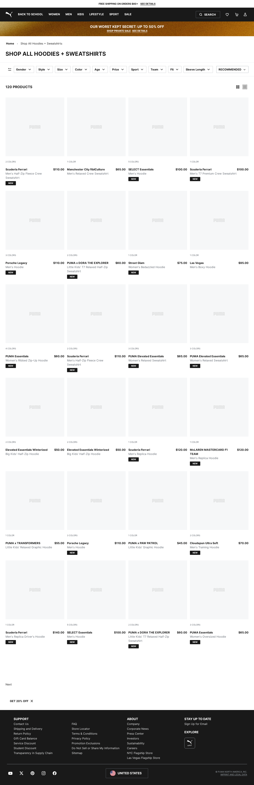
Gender (21, 69)
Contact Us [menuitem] (21, 724)
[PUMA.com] (8, 14)
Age (97, 69)
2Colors (11, 161)
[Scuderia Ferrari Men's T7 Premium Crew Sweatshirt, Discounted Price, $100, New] (219, 139)
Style (41, 69)
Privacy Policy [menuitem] (81, 738)
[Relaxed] (244, 87)
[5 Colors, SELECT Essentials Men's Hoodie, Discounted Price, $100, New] (157, 139)
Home (10, 43)
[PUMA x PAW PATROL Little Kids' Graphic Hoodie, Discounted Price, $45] (157, 510)
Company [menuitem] (133, 724)
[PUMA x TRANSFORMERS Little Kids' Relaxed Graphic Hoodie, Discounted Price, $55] (35, 510)
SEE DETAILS (148, 3)
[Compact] (237, 86)
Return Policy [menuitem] (22, 733)
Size (60, 69)
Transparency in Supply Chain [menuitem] (33, 753)
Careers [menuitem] (132, 748)
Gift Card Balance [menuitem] (25, 738)
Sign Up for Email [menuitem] (195, 724)
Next (9, 684)
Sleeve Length (195, 69)
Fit (172, 69)
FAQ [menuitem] (74, 724)
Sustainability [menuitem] (135, 743)
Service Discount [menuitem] (25, 743)
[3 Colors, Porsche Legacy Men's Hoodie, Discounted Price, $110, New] (35, 233)
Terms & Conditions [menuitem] (84, 733)
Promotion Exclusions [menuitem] (86, 743)
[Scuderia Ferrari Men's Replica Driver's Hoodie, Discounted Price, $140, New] (35, 602)
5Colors (133, 161)
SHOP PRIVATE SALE (119, 30)
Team (154, 69)
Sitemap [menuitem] (77, 753)
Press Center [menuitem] (135, 733)
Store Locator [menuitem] (81, 728)
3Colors (11, 255)
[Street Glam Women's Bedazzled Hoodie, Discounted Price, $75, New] (157, 233)
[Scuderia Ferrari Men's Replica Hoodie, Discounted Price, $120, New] (157, 420)
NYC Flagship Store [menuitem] (140, 753)
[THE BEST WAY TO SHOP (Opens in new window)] (189, 743)
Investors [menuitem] (133, 738)
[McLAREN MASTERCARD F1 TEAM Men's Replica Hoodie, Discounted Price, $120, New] (219, 422)
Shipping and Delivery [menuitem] (28, 728)
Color (78, 69)
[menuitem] (30, 14)
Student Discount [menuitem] (25, 748)
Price (115, 69)
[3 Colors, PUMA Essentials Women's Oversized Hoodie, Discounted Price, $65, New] (219, 602)
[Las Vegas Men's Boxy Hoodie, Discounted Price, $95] (219, 230)
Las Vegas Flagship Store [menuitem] (143, 758)
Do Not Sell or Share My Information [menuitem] (95, 748)
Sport (135, 69)
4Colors (11, 348)
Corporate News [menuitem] (138, 728)
